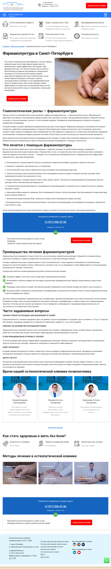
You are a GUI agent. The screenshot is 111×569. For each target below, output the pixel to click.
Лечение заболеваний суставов (52, 547)
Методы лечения (17, 46)
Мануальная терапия (48, 549)
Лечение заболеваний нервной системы (55, 541)
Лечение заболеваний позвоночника (54, 544)
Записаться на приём (96, 6)
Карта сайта (45, 557)
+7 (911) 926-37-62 (55, 222)
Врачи (43, 554)
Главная (6, 46)
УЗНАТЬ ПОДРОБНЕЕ (14, 478)
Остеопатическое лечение (50, 552)
